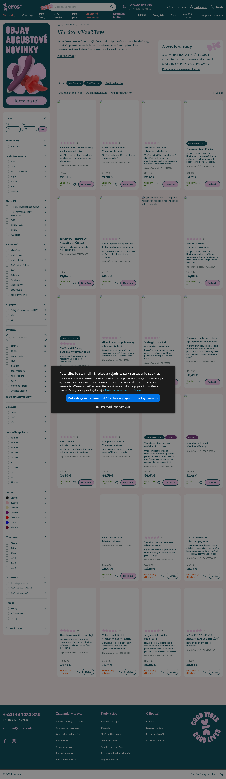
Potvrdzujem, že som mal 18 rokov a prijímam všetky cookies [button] (113, 398)
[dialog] (113, 389)
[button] (113, 406)
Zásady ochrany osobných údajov (123, 390)
